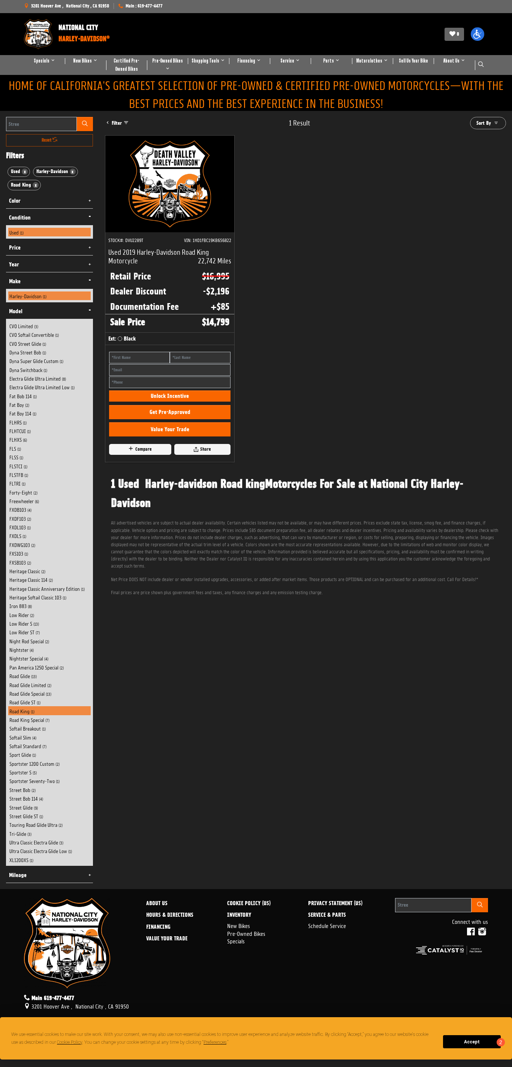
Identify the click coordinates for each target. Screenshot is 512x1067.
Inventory (239, 915)
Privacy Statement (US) (335, 903)
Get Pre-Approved (170, 412)
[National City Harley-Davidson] (38, 34)
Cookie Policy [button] (69, 1042)
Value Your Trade (170, 429)
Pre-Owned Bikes (246, 933)
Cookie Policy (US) (249, 903)
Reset (47, 140)
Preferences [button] (215, 1042)
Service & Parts (327, 915)
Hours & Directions (169, 915)
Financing (158, 927)
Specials (236, 940)
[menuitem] (49, 232)
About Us (157, 903)
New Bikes (238, 925)
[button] (477, 34)
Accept (472, 1042)
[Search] (85, 124)
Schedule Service (327, 925)
